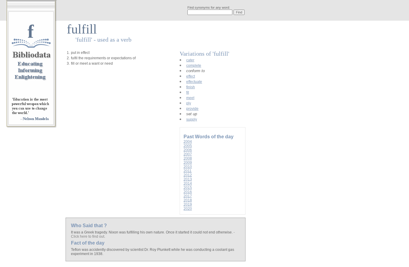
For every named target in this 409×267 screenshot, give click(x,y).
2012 (188, 175)
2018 (188, 200)
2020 (188, 209)
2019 (188, 204)
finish (190, 87)
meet (190, 98)
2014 (188, 183)
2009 (188, 162)
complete (193, 65)
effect (190, 76)
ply (188, 103)
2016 (188, 192)
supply (191, 119)
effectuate (194, 82)
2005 (188, 146)
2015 (188, 188)
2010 (188, 167)
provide (192, 109)
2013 (188, 179)
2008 (188, 158)
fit (187, 92)
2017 (188, 196)
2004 (188, 141)
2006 (188, 150)
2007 (188, 154)
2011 (188, 171)
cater (190, 60)
